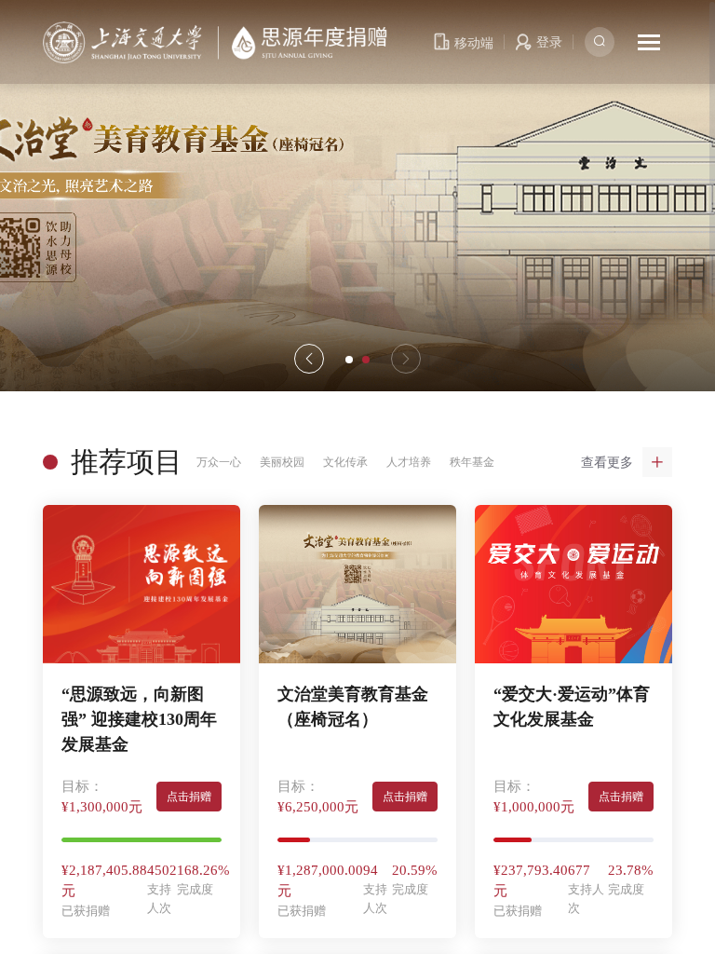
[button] (406, 359)
